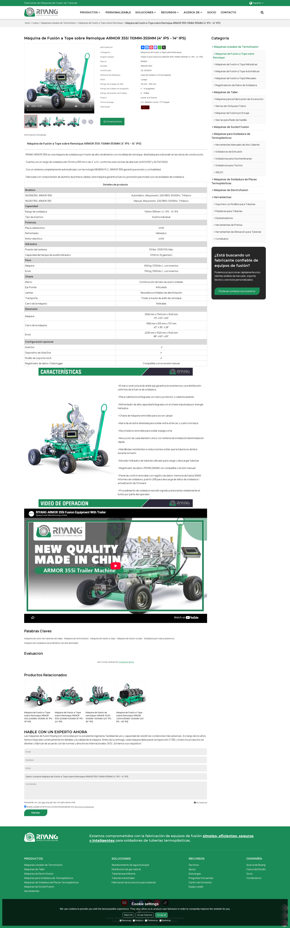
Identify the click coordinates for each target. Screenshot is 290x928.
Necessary (126, 920)
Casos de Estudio (256, 869)
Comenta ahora (126, 662)
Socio (249, 873)
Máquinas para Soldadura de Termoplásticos (48, 878)
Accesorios (202, 802)
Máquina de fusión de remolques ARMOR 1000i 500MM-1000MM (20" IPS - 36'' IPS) (99, 717)
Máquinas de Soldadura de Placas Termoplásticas (51, 882)
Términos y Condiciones (84, 807)
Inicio (27, 22)
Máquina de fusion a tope (129, 638)
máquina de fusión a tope (103, 638)
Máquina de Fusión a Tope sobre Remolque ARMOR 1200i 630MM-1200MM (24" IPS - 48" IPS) (130, 717)
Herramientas (31, 891)
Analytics (139, 920)
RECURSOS (168, 12)
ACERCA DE (192, 12)
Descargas (195, 873)
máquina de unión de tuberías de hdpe (43, 638)
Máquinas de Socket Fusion (39, 886)
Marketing (166, 920)
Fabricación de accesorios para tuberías (134, 882)
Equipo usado (196, 886)
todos (35, 22)
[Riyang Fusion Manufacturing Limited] (41, 13)
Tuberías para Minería (123, 873)
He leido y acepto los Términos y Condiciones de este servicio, (60, 807)
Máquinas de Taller (34, 869)
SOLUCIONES (144, 12)
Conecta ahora (114, 121)
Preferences (152, 920)
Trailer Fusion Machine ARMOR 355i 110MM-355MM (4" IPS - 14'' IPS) (172, 56)
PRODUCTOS (89, 12)
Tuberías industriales (123, 878)
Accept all (161, 915)
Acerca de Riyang (255, 865)
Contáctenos (253, 878)
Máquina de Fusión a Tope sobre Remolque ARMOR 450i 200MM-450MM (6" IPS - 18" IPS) (38, 717)
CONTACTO (228, 12)
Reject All (128, 915)
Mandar (35, 812)
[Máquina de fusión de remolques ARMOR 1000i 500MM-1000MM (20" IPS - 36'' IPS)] (100, 695)
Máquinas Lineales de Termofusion (58, 22)
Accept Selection (144, 915)
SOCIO (211, 12)
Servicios (194, 865)
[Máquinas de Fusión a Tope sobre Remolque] (145, 107)
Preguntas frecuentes (201, 878)
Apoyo (192, 869)
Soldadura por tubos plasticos (159, 638)
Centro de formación (200, 882)
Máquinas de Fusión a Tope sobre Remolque (100, 22)
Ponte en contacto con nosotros (237, 291)
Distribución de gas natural (126, 869)
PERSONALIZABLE (118, 12)
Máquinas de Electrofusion (38, 873)
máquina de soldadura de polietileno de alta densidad (51, 643)
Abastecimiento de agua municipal (130, 865)
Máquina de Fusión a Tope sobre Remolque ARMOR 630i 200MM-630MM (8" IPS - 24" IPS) (69, 717)
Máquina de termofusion (76, 638)
